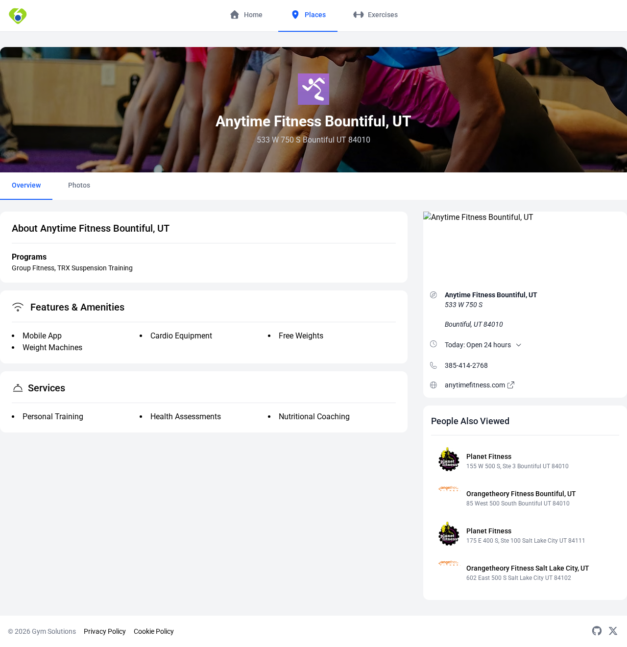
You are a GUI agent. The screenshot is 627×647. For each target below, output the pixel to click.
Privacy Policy (105, 631)
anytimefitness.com (475, 385)
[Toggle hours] (519, 345)
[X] (613, 631)
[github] (597, 631)
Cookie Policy (154, 631)
